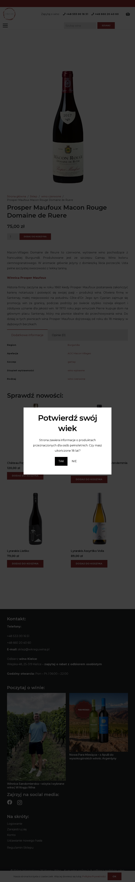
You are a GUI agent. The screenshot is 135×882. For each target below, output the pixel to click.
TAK (61, 461)
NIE (74, 461)
